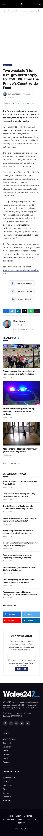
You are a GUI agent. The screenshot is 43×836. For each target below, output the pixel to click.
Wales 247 (24, 829)
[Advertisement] (21, 37)
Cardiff (6, 758)
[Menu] (3, 4)
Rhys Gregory (15, 94)
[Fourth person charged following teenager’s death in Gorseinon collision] (21, 393)
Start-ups (7, 800)
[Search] (39, 4)
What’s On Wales (9, 739)
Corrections (32, 819)
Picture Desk (8, 819)
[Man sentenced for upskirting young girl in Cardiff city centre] (21, 434)
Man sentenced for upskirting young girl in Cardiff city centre (20, 450)
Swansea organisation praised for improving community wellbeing (19, 372)
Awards (6, 781)
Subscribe (21, 669)
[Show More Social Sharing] (33, 103)
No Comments (9, 97)
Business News (9, 777)
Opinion (6, 793)
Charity (6, 754)
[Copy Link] (23, 103)
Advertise (28, 816)
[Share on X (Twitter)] (18, 103)
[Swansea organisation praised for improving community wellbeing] (21, 356)
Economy (7, 797)
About (18, 816)
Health (5, 750)
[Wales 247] (21, 4)
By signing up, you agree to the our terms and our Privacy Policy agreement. (22, 662)
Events (5, 789)
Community (7, 65)
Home (5, 11)
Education (7, 747)
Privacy (20, 819)
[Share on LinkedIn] (28, 103)
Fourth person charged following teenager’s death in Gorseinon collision (19, 411)
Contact (21, 823)
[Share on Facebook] (13, 103)
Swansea (6, 762)
